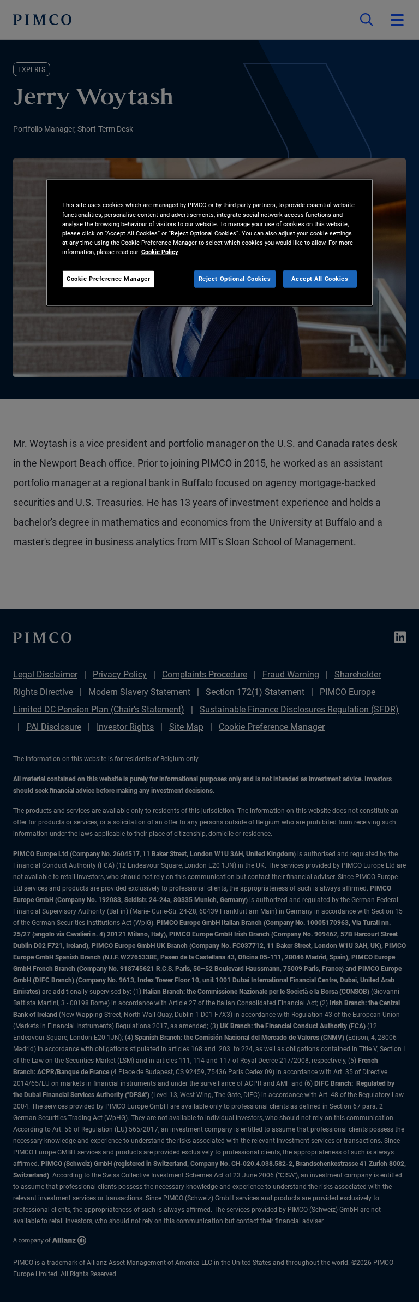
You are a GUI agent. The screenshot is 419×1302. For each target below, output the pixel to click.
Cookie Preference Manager (108, 278)
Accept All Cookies (319, 278)
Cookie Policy (159, 251)
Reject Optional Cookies (235, 278)
